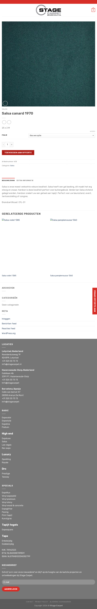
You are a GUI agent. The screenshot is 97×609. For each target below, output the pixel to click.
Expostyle (6, 421)
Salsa (4, 109)
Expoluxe (6, 438)
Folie (4, 135)
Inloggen (6, 319)
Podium (5, 427)
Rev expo (6, 448)
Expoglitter (7, 509)
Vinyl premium (8, 499)
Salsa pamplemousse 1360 (61, 276)
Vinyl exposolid (9, 496)
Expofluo (6, 492)
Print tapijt (7, 515)
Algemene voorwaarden (60, 602)
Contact (29, 602)
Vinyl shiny (7, 502)
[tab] (8, 180)
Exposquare (7, 529)
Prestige (6, 473)
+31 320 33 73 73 (10, 361)
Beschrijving (8, 180)
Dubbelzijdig (8, 544)
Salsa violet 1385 (9, 276)
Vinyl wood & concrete (12, 505)
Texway (5, 477)
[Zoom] (5, 103)
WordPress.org (9, 333)
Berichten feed (9, 323)
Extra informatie (25, 180)
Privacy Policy (41, 602)
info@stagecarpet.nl (11, 364)
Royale (5, 462)
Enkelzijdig (7, 541)
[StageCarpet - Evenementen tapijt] (48, 10)
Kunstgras (7, 518)
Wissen (92, 131)
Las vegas (6, 445)
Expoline (6, 424)
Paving (5, 512)
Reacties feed (8, 328)
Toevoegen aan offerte (18, 152)
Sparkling (6, 459)
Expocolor (6, 417)
